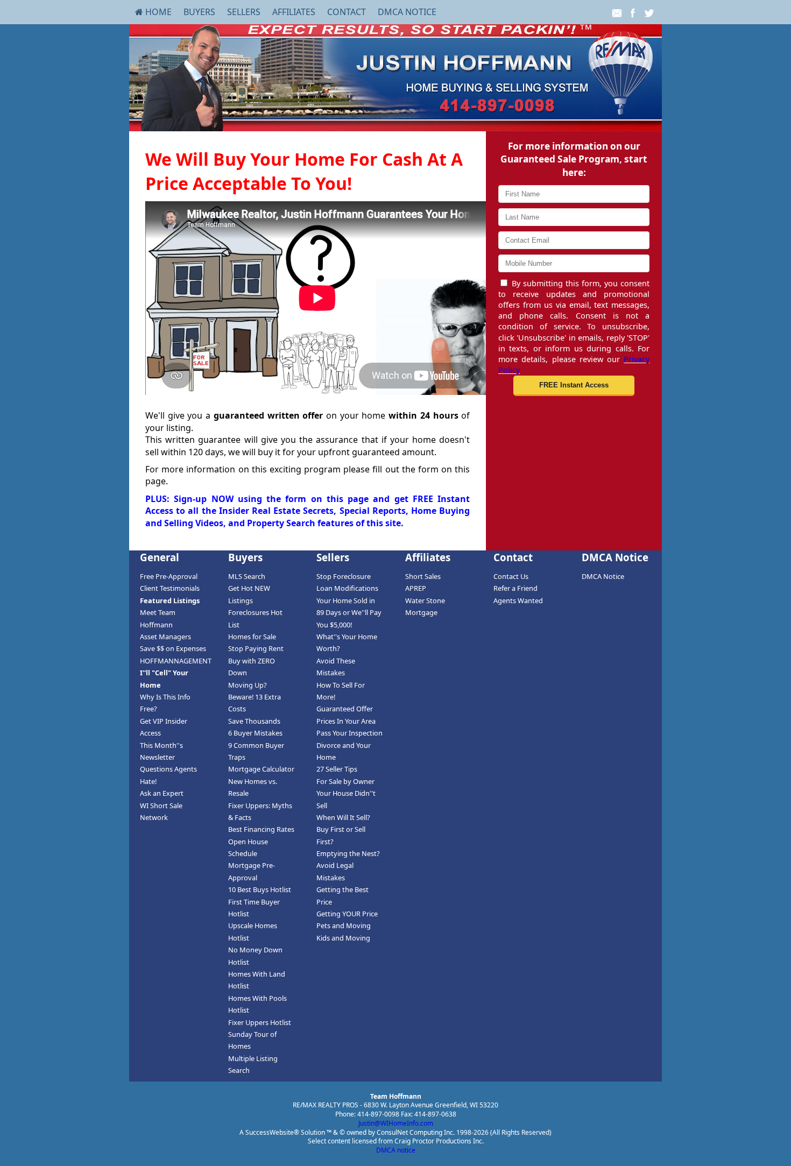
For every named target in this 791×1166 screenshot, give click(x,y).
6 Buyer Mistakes (255, 733)
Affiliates (293, 12)
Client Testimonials (170, 588)
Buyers (199, 12)
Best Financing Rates (261, 829)
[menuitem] (153, 12)
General (159, 557)
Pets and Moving (343, 925)
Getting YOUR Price (347, 913)
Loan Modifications (347, 588)
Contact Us (510, 576)
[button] (573, 386)
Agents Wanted (518, 600)
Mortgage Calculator (261, 769)
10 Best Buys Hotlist (259, 889)
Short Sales (423, 576)
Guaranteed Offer (344, 708)
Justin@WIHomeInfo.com (395, 1123)
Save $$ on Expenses (173, 648)
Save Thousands (254, 721)
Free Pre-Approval (168, 576)
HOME (157, 12)
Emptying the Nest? (348, 853)
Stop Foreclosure (343, 576)
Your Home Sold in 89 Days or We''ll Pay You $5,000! (349, 613)
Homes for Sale (252, 636)
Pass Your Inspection (349, 733)
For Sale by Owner (345, 781)
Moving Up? (247, 685)
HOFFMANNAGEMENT (175, 661)
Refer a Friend (515, 588)
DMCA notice (395, 1150)
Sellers (243, 12)
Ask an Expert (161, 793)
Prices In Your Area (346, 721)
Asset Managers (165, 636)
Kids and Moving (343, 938)
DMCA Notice (407, 12)
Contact (346, 12)
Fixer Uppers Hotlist (259, 1022)
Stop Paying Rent (256, 648)
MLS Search (246, 576)
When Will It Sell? (343, 817)
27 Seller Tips (336, 769)
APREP (415, 588)
